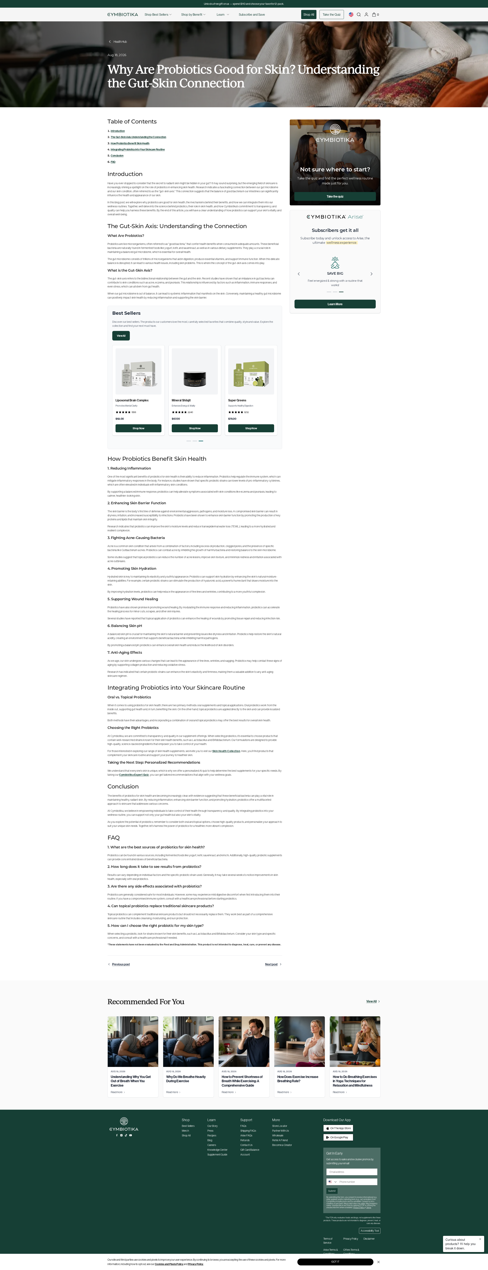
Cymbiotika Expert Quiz (134, 774)
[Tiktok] (126, 1135)
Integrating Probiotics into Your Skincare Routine (138, 149)
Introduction (118, 131)
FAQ (113, 162)
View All (121, 335)
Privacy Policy (195, 1264)
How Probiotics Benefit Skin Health (130, 143)
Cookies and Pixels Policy (169, 1264)
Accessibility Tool (370, 1230)
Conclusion (117, 155)
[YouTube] (130, 1135)
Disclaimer (369, 1238)
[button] (371, 274)
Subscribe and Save (252, 14)
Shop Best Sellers (156, 14)
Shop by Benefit (191, 14)
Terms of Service (327, 1240)
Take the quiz (335, 196)
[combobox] (332, 1182)
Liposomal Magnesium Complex (192, 400)
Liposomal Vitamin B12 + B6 (246, 400)
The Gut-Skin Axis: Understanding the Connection (138, 137)
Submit (332, 1190)
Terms (368, 1207)
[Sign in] (366, 14)
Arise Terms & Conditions (330, 1251)
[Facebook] (116, 1135)
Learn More (335, 304)
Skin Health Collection (226, 751)
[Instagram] (121, 1135)
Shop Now (138, 428)
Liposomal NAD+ (126, 400)
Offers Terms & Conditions (351, 1251)
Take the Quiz (332, 14)
